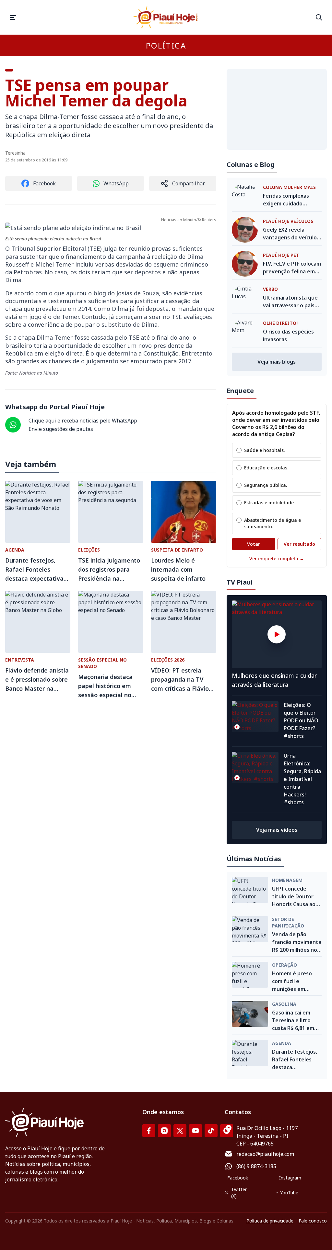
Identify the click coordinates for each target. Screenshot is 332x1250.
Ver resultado (299, 544)
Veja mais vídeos (276, 829)
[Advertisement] (277, 109)
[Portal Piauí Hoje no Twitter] (179, 1130)
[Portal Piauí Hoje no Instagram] (164, 1130)
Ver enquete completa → (276, 558)
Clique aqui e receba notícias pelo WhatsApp (83, 420)
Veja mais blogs (276, 361)
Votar (253, 544)
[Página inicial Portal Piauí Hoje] (166, 17)
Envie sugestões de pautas (61, 429)
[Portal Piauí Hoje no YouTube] (195, 1130)
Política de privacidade (269, 1221)
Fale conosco (313, 1221)
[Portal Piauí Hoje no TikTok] (211, 1130)
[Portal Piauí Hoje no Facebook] (148, 1130)
